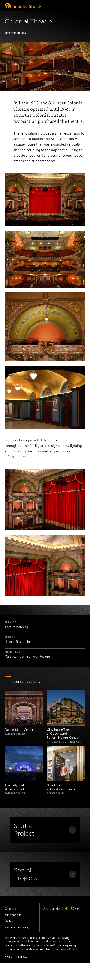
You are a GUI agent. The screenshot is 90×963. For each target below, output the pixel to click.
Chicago (10, 908)
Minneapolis (13, 915)
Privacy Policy (68, 949)
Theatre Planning (16, 627)
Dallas (9, 921)
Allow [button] (23, 957)
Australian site (51, 908)
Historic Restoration (18, 641)
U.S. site (75, 908)
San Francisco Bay (17, 927)
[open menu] (82, 6)
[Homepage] (23, 5)
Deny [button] (8, 957)
